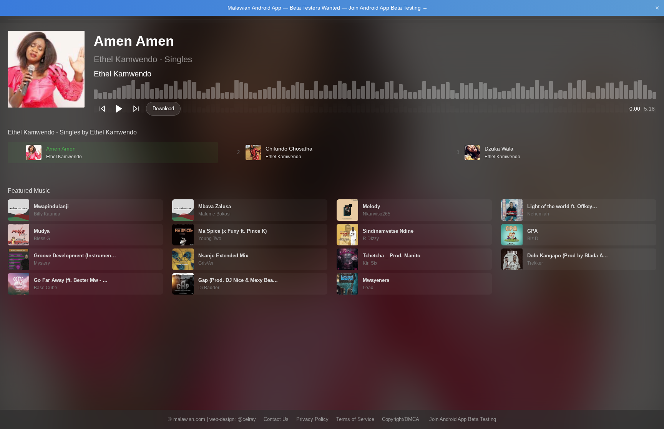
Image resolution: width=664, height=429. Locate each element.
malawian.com (189, 419)
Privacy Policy (312, 419)
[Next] (136, 109)
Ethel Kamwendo (122, 74)
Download (163, 108)
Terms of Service (355, 419)
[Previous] (102, 109)
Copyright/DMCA (400, 419)
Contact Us (276, 419)
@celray (246, 419)
